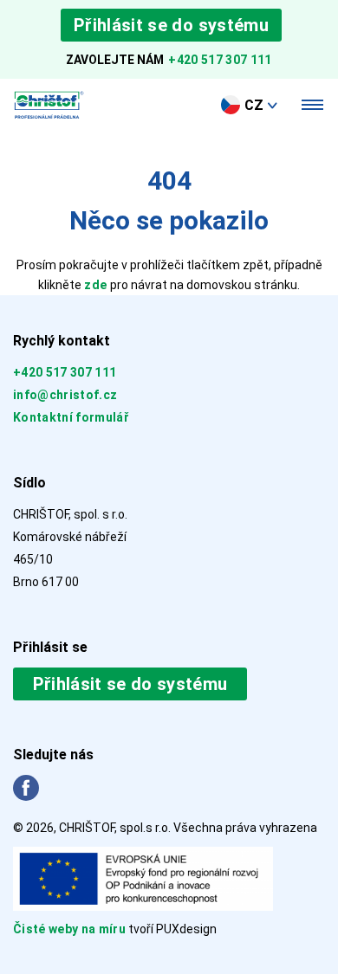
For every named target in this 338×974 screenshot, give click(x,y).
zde (95, 285)
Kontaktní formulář (71, 417)
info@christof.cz (65, 395)
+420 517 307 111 (219, 60)
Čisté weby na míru (70, 929)
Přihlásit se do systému (171, 25)
